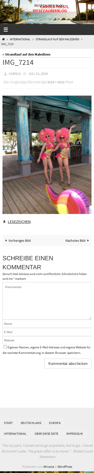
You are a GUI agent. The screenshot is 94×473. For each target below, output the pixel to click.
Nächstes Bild (75, 236)
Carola (15, 73)
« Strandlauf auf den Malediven (26, 54)
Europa (55, 419)
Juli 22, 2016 (38, 73)
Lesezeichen (19, 218)
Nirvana (48, 463)
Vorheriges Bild (20, 236)
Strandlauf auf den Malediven (57, 39)
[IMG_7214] (47, 152)
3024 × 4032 (55, 80)
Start (8, 419)
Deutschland (31, 419)
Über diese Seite (46, 430)
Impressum (74, 430)
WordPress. (64, 463)
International (20, 39)
